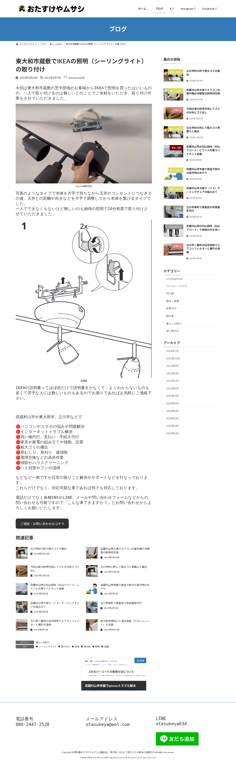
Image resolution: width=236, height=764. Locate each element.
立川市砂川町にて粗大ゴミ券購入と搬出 (123, 566)
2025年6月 (172, 373)
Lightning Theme (117, 757)
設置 (106, 646)
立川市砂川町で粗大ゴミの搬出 (48, 548)
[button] (42, 524)
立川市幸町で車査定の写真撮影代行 (121, 603)
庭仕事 (170, 316)
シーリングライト (48, 646)
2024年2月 (172, 418)
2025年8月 (172, 365)
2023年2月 (172, 433)
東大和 (87, 646)
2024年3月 (172, 410)
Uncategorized (174, 278)
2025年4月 (172, 388)
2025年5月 (172, 380)
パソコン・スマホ (176, 285)
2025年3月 (172, 395)
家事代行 (171, 308)
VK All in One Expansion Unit (142, 757)
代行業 (170, 293)
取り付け (65, 646)
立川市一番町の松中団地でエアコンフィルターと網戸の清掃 (203, 248)
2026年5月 (172, 350)
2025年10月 (173, 358)
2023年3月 (172, 425)
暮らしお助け (42, 642)
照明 (97, 646)
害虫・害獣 (172, 300)
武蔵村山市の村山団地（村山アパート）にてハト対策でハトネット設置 (203, 150)
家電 (77, 646)
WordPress (98, 757)
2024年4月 (172, 403)
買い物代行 (172, 330)
